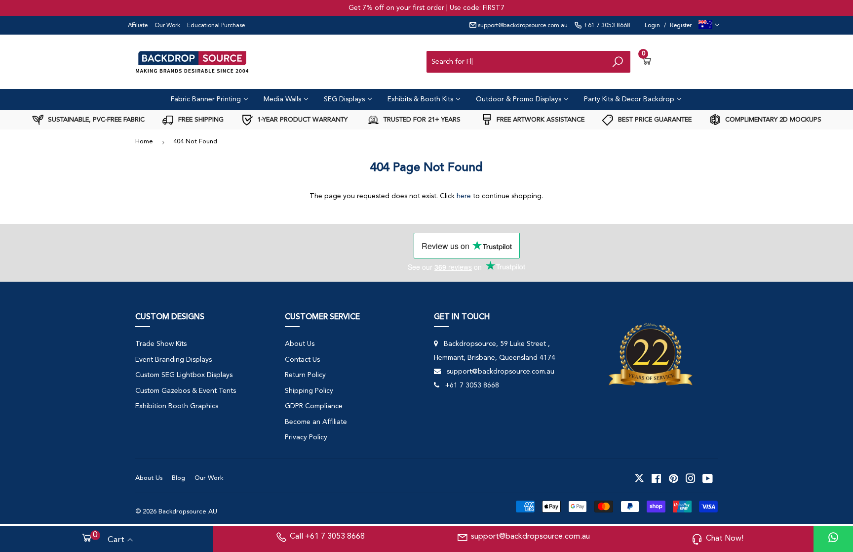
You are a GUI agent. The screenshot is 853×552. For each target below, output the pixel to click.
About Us (299, 343)
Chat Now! (724, 539)
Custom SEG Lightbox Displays (184, 375)
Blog (178, 478)
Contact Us (302, 359)
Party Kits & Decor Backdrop (630, 99)
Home (144, 141)
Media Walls (283, 99)
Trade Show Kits (161, 343)
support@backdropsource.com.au (522, 26)
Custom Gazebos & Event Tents (185, 390)
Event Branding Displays (173, 359)
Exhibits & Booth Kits (421, 99)
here (464, 196)
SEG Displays (345, 99)
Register (681, 26)
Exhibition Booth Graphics (176, 406)
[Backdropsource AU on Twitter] (639, 478)
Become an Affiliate (316, 422)
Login (652, 26)
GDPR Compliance (314, 406)
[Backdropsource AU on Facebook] (656, 478)
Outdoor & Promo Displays (519, 99)
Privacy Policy (306, 437)
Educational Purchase (216, 26)
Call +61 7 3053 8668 (327, 537)
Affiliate (138, 26)
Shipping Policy (309, 390)
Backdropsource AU (187, 512)
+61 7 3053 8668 (606, 26)
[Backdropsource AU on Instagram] (691, 478)
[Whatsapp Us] (833, 539)
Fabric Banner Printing (207, 99)
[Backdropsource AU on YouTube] (707, 478)
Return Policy (305, 375)
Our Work (167, 26)
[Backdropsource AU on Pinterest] (673, 478)
